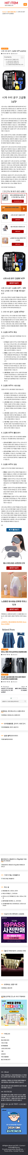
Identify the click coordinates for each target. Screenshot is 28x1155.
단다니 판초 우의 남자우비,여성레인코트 (14, 652)
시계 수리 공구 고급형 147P (12, 59)
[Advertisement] (14, 31)
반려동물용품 (4, 1045)
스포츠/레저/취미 (5, 1048)
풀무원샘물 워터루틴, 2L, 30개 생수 (12, 901)
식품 (2, 1051)
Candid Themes (18, 1151)
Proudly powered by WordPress (13, 1149)
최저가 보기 (17, 219)
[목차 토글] (21, 57)
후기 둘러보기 (14, 530)
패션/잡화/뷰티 (12, 12)
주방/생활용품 (5, 1057)
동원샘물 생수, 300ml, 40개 (10, 891)
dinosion (15, 53)
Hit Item (11, 3)
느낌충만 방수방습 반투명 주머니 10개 (15, 64)
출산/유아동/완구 (5, 1059)
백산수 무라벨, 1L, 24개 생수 (10, 893)
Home (4, 12)
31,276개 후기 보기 (18, 201)
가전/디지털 (4, 1043)
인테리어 (3, 1054)
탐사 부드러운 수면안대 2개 (13, 63)
